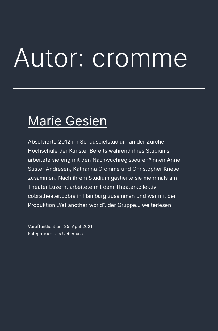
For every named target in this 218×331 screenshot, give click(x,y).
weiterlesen (156, 205)
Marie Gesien (67, 121)
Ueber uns (72, 233)
